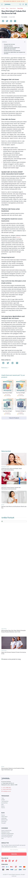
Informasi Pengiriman (6, 836)
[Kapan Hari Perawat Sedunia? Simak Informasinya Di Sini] (14, 642)
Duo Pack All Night (7, 411)
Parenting (3, 821)
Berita (2, 806)
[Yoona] (8, 4)
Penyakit (3, 823)
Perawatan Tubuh (5, 466)
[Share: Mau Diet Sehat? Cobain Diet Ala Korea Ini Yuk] (3, 21)
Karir (2, 804)
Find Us (3, 807)
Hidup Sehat (13, 8)
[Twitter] (13, 861)
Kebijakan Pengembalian (7, 833)
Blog (7, 8)
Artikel (3, 799)
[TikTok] (16, 861)
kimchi (18, 237)
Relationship (4, 819)
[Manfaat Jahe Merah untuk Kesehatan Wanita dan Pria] (14, 497)
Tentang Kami (4, 801)
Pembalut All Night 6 (21, 411)
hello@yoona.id (7, 791)
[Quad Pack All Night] (7, 385)
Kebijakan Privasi (5, 832)
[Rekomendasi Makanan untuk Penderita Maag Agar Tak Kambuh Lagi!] (14, 711)
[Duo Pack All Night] (7, 404)
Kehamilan (4, 818)
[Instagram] (6, 861)
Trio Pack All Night (20, 392)
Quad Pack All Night (7, 392)
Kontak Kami (4, 803)
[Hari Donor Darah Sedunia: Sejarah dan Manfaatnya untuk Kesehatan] (14, 478)
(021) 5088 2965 (7, 787)
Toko (2, 798)
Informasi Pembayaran (7, 835)
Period (3, 815)
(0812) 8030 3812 (7, 789)
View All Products (14, 418)
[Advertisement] (14, 436)
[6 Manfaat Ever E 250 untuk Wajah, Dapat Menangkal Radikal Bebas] (14, 459)
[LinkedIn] (9, 861)
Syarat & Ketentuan (6, 830)
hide (25, 42)
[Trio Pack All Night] (21, 385)
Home (2, 8)
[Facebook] (2, 861)
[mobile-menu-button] (2, 4)
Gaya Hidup (20, 8)
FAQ (2, 838)
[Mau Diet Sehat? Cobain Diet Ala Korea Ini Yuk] (15, 21)
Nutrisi (2, 504)
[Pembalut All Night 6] (21, 404)
